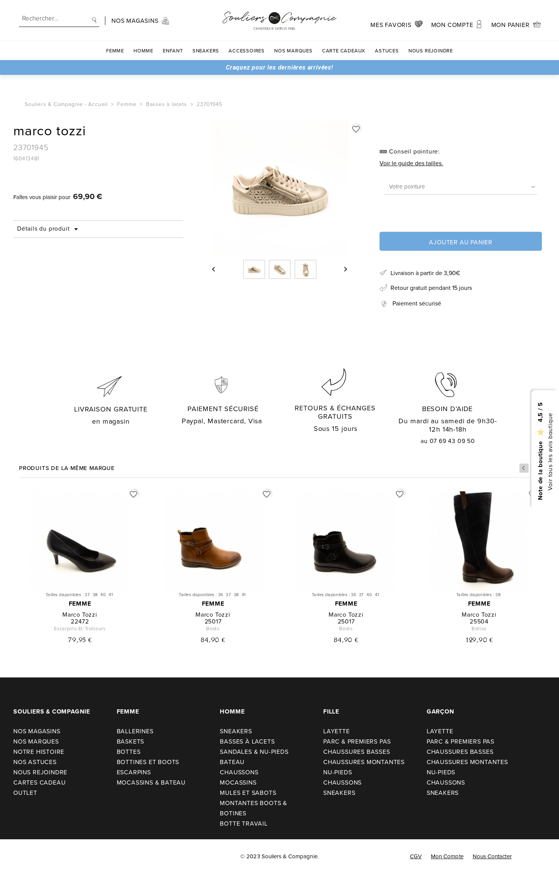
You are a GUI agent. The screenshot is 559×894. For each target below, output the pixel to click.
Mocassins (238, 782)
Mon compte (447, 856)
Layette (336, 731)
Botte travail (243, 823)
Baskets (131, 741)
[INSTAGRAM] (31, 856)
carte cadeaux (343, 50)
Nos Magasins (36, 731)
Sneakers (205, 50)
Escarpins (134, 772)
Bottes (129, 751)
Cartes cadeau (39, 782)
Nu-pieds (337, 772)
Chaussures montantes (364, 762)
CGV (416, 856)
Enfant (173, 50)
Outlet (25, 792)
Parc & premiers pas (357, 741)
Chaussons (239, 772)
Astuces (387, 50)
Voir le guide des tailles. (411, 163)
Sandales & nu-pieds (254, 751)
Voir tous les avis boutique (549, 451)
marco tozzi (79, 614)
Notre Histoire (38, 751)
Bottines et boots (148, 762)
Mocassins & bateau (151, 782)
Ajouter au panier (460, 242)
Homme (143, 50)
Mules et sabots (248, 792)
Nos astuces (35, 762)
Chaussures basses (356, 751)
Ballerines (135, 731)
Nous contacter (492, 856)
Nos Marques (293, 50)
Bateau (232, 762)
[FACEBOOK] (15, 856)
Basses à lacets (247, 741)
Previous (524, 468)
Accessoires (247, 50)
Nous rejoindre (430, 50)
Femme (115, 50)
